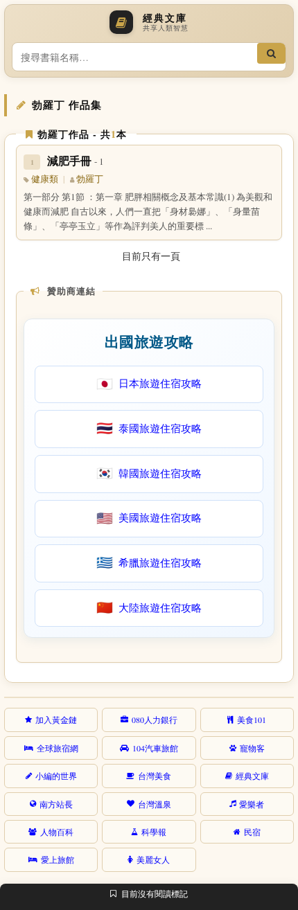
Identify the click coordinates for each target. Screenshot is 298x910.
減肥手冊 (75, 160)
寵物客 (252, 747)
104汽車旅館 (155, 747)
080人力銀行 (154, 719)
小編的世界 (56, 775)
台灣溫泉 (154, 804)
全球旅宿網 (57, 747)
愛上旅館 (57, 859)
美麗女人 (153, 859)
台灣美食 (154, 775)
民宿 (252, 831)
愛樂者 (251, 804)
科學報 (153, 831)
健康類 (44, 179)
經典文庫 (252, 775)
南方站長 (56, 804)
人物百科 (56, 831)
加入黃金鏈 (56, 719)
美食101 (251, 719)
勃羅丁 (89, 179)
